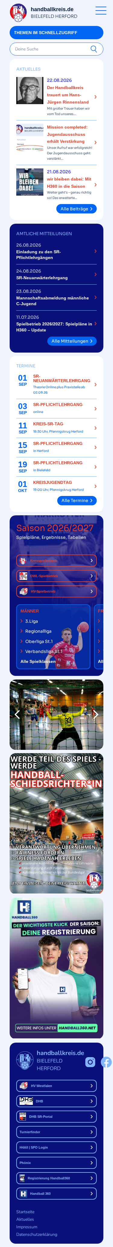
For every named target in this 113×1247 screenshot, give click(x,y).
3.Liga (31, 621)
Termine (25, 366)
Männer (29, 611)
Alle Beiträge (74, 209)
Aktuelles (28, 69)
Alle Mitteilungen (70, 341)
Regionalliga (38, 631)
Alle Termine (74, 500)
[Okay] (94, 49)
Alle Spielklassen (38, 661)
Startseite (25, 1212)
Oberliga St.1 (39, 641)
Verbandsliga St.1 (43, 651)
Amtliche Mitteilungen (44, 233)
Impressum (26, 1227)
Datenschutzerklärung (36, 1234)
